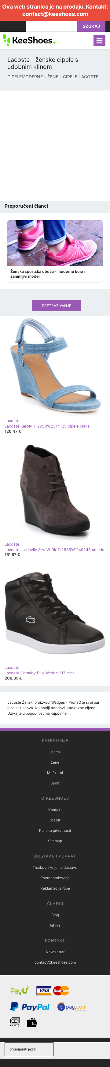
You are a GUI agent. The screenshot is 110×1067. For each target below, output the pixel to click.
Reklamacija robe (55, 888)
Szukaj (91, 26)
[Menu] (99, 40)
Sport (55, 783)
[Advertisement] (55, 146)
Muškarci (55, 772)
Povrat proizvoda (55, 878)
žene (55, 762)
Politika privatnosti (55, 830)
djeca (55, 752)
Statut (55, 820)
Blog (55, 915)
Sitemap (55, 841)
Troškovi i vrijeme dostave (55, 867)
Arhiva (55, 925)
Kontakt (55, 809)
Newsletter (55, 952)
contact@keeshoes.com (55, 14)
